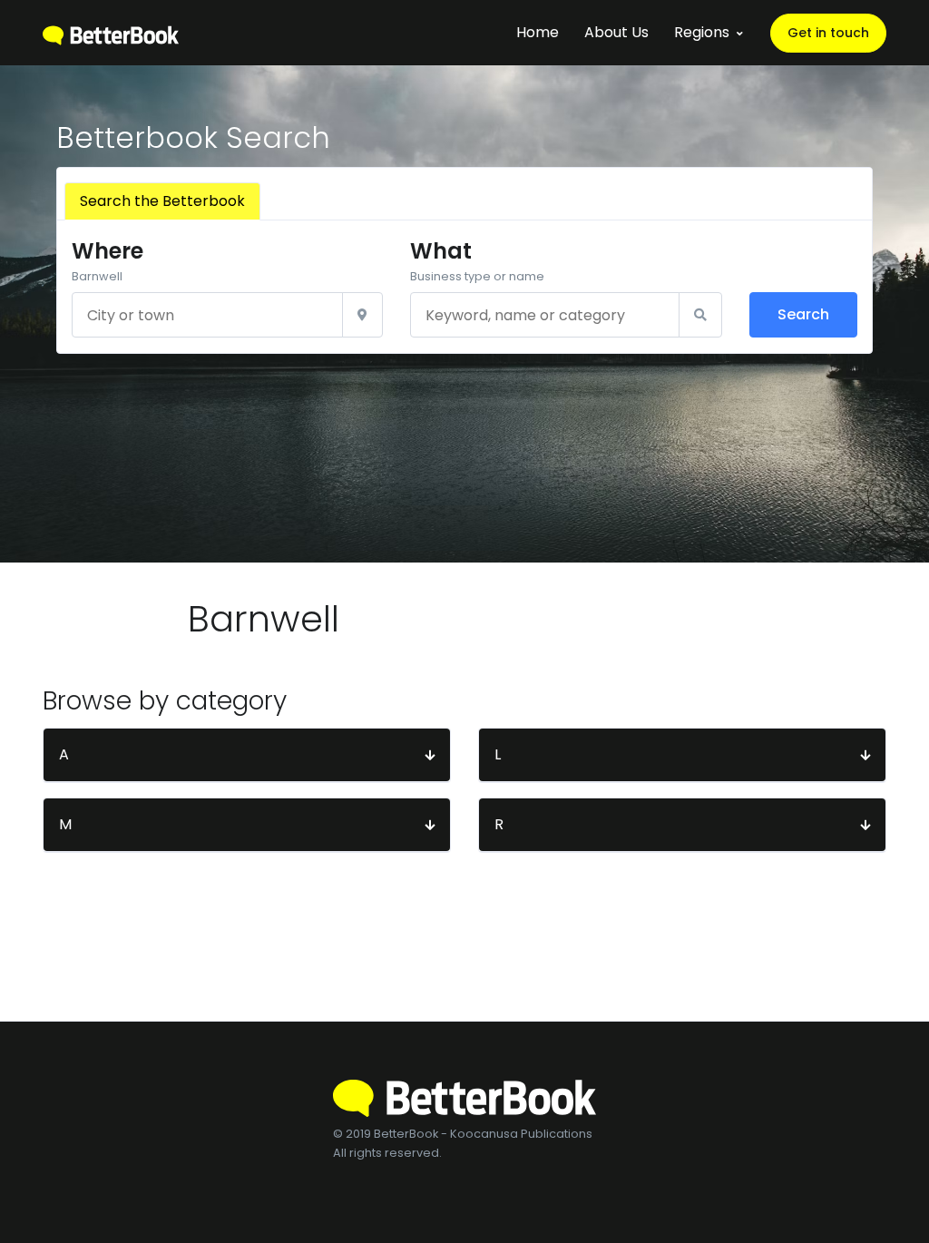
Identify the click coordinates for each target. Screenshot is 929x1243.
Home (537, 32)
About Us (616, 32)
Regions (701, 32)
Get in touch (828, 33)
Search (803, 314)
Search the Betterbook (162, 201)
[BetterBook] (111, 32)
